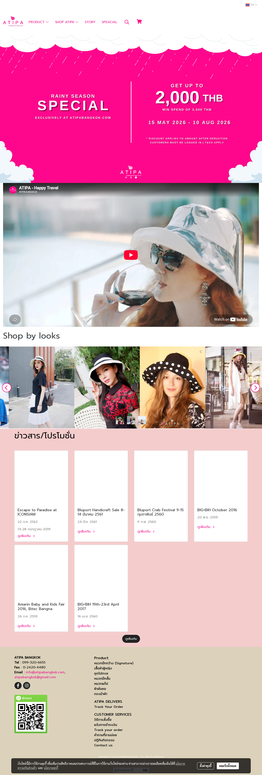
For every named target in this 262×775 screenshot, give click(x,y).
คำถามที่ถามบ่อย (105, 735)
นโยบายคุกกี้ (51, 768)
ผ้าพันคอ (100, 688)
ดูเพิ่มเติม (25, 536)
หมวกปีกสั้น (102, 678)
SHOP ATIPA (65, 22)
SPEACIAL (109, 22)
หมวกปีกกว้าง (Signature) (113, 663)
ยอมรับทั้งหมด (227, 766)
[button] (126, 22)
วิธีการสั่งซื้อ (103, 719)
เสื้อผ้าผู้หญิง (103, 668)
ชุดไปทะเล (101, 673)
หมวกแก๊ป (101, 683)
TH (252, 4)
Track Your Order (108, 706)
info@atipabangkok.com (45, 672)
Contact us (103, 745)
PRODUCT (37, 22)
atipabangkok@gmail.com (35, 677)
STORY (90, 22)
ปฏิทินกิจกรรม (104, 740)
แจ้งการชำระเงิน (105, 724)
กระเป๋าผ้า (100, 693)
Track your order (108, 729)
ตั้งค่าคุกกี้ (205, 766)
